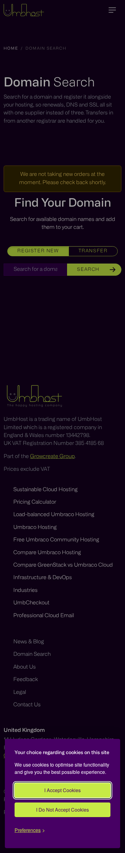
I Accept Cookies (62, 790)
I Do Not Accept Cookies (62, 809)
